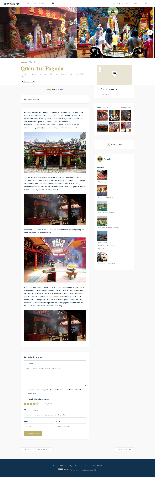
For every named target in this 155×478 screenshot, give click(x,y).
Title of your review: (31, 410)
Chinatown (59, 115)
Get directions (103, 95)
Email (58, 421)
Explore (115, 3)
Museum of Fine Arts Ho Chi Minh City (36, 449)
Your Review (28, 363)
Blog (135, 3)
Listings (24, 62)
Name (26, 421)
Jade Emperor (54, 296)
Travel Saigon (12, 3)
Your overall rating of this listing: (36, 399)
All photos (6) (126, 107)
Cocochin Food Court (124, 449)
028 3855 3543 (29, 82)
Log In (147, 3)
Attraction (33, 62)
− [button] (100, 70)
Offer (127, 3)
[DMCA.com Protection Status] (63, 470)
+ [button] (100, 68)
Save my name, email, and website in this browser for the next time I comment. (54, 391)
